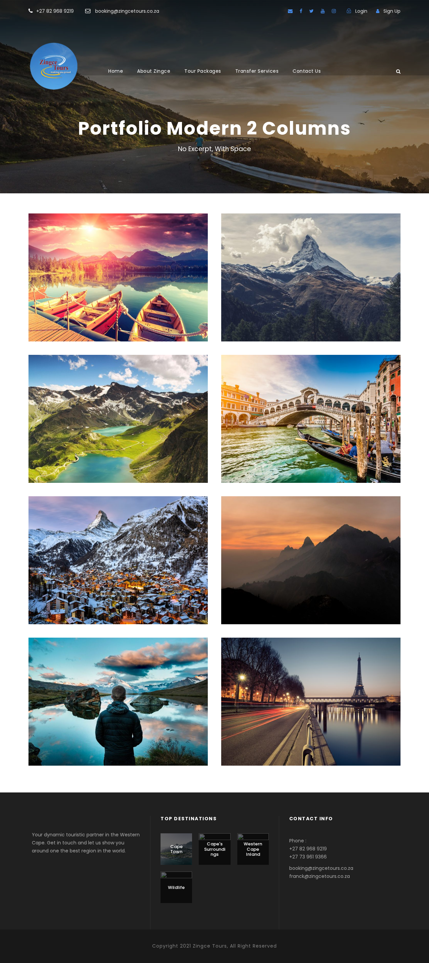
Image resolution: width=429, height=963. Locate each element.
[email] (290, 11)
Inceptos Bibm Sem (118, 268)
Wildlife (176, 887)
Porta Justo (311, 268)
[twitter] (311, 11)
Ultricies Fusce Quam (311, 410)
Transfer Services (257, 71)
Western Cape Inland (253, 849)
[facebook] (301, 11)
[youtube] (323, 11)
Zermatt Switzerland (118, 551)
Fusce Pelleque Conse (118, 410)
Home (115, 71)
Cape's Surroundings (214, 849)
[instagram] (334, 11)
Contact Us (307, 71)
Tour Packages (202, 71)
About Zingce (153, 71)
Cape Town (176, 849)
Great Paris (311, 693)
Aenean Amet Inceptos (118, 693)
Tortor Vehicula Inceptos (311, 551)
